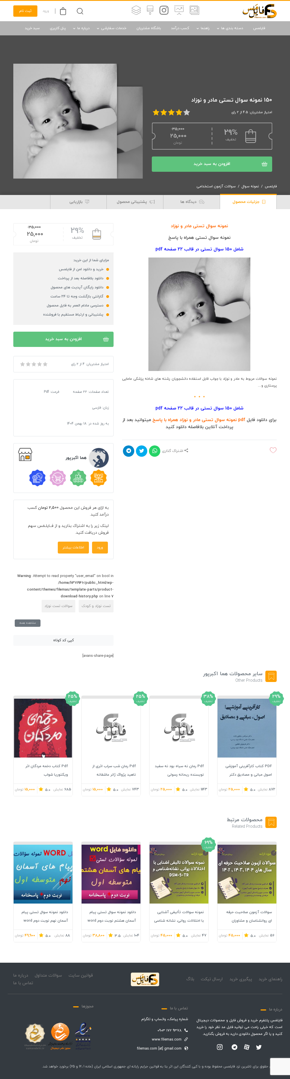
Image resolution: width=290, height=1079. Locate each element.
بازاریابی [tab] (76, 202)
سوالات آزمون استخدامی (216, 186)
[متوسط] (33, 364)
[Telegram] (234, 1047)
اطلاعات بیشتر (73, 547)
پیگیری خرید (240, 979)
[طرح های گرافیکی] (150, 11)
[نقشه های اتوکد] (136, 11)
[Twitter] (258, 1047)
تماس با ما (23, 983)
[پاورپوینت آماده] (194, 11)
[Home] (145, 979)
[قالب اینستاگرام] (164, 11)
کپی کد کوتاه (63, 640)
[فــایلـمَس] (260, 11)
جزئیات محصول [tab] (247, 202)
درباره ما (83, 28)
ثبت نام (25, 11)
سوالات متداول (48, 976)
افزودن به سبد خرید (212, 164)
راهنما (205, 28)
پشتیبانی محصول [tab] (132, 202)
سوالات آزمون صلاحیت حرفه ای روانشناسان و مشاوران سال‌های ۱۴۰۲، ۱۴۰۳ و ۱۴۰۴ (249, 921)
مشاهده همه (28, 623)
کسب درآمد (180, 28)
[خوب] (39, 364)
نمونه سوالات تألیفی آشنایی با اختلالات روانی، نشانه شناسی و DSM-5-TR (179, 921)
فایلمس (259, 28)
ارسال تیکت (212, 979)
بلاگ (190, 979)
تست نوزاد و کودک (96, 606)
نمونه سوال (250, 186)
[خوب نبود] (28, 364)
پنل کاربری (58, 28)
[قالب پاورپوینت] (179, 11)
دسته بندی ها (232, 28)
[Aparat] (246, 1047)
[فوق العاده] (45, 364)
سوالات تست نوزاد (58, 606)
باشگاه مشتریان (149, 28)
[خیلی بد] (22, 364)
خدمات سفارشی (113, 28)
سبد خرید (32, 28)
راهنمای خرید (270, 979)
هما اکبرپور (76, 458)
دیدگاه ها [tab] (189, 202)
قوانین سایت (81, 976)
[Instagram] (219, 1047)
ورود (45, 11)
